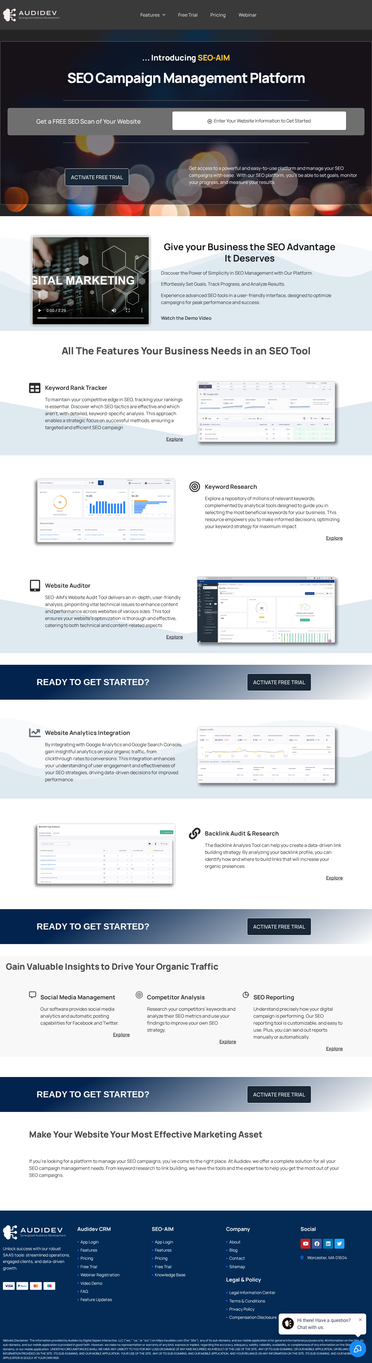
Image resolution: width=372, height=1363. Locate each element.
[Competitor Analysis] (139, 994)
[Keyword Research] (195, 487)
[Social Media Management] (32, 994)
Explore (174, 439)
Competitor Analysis (176, 997)
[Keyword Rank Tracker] (35, 388)
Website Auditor (67, 585)
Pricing (218, 15)
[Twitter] (339, 1244)
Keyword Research (231, 487)
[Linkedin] (328, 1244)
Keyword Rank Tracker (76, 388)
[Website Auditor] (35, 585)
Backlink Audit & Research (242, 833)
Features (150, 15)
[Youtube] (305, 1244)
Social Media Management (77, 997)
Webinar (248, 15)
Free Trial (188, 15)
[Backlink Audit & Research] (195, 833)
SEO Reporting (273, 997)
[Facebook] (317, 1244)
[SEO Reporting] (245, 994)
